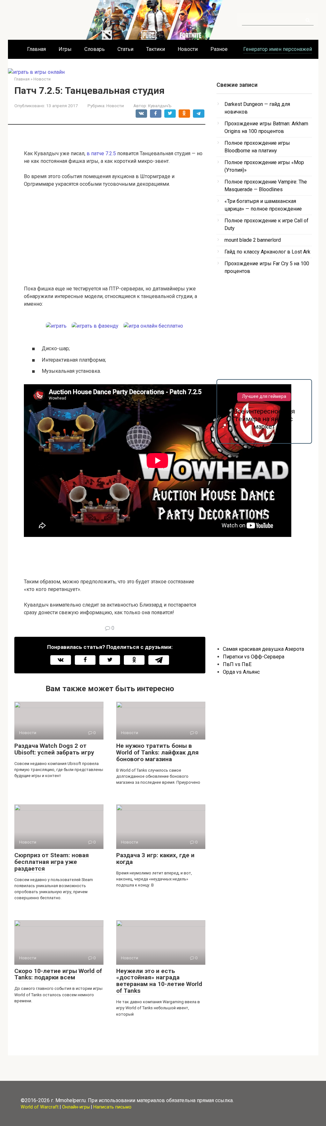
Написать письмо (112, 1107)
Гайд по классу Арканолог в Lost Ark (267, 252)
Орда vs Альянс (241, 672)
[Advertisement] (114, 240)
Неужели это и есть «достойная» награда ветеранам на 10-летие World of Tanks (159, 981)
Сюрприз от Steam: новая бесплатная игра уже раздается (51, 861)
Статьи (125, 49)
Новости (188, 49)
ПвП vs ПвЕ (237, 664)
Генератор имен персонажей (277, 49)
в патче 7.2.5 (101, 153)
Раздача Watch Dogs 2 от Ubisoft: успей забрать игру (54, 749)
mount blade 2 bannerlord (252, 240)
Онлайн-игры (76, 1107)
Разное (219, 49)
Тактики (155, 49)
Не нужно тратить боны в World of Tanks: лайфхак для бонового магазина (157, 752)
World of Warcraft (40, 1107)
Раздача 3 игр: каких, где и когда (155, 858)
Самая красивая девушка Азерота (263, 649)
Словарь (94, 49)
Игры (65, 49)
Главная (36, 49)
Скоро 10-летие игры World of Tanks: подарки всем (58, 974)
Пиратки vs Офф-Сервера (253, 657)
